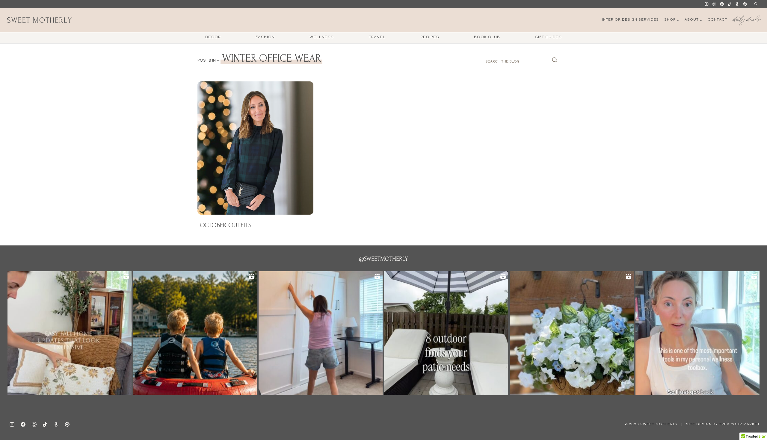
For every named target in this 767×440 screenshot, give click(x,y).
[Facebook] (722, 4)
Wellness (321, 37)
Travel (377, 37)
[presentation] (255, 148)
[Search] (555, 61)
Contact (717, 20)
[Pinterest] (714, 4)
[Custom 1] (737, 4)
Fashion (265, 37)
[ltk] (745, 4)
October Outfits (225, 225)
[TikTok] (729, 4)
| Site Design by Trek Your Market (720, 425)
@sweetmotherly (383, 259)
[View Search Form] (756, 4)
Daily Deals (746, 18)
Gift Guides (548, 37)
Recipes (429, 37)
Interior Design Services (630, 20)
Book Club (487, 37)
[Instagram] (706, 4)
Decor (213, 37)
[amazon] (56, 424)
